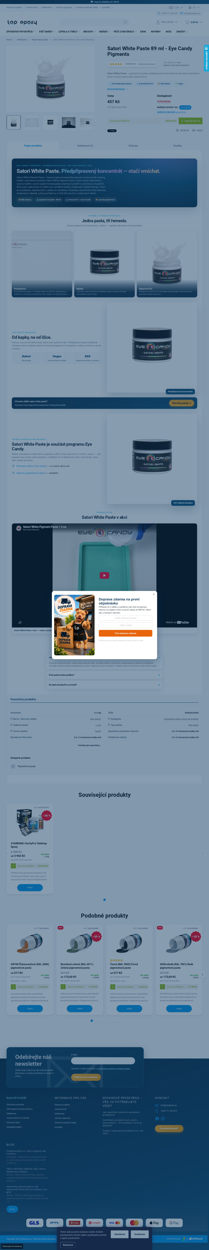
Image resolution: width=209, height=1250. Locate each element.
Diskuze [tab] (133, 145)
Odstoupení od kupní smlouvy (20, 1109)
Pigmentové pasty (27, 766)
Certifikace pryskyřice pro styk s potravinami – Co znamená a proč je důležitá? (122, 1123)
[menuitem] (21, 31)
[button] (104, 900)
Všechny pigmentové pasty (30, 473)
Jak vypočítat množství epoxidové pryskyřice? (121, 1113)
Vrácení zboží (32, 7)
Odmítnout (119, 1234)
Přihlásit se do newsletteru (86, 1077)
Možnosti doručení (171, 112)
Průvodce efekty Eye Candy (31, 466)
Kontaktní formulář (169, 1128)
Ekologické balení (14, 1127)
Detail (29, 887)
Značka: (176, 65)
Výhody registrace (64, 7)
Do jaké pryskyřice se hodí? (63, 684)
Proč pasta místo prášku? (61, 675)
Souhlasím (139, 1234)
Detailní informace (116, 89)
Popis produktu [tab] (33, 145)
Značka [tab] (177, 145)
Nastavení (68, 1245)
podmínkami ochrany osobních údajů (113, 1068)
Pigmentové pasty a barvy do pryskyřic (181, 719)
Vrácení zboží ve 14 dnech (18, 1118)
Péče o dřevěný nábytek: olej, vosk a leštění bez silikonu (26, 1170)
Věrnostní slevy (13, 1122)
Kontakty (106, 7)
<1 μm (98, 725)
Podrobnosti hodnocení (147, 64)
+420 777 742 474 (169, 1111)
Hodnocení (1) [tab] (85, 145)
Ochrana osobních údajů (87, 7)
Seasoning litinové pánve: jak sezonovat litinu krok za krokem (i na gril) (27, 1189)
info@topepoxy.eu (169, 1105)
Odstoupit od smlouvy (12, 1246)
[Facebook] (157, 1118)
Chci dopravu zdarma (125, 633)
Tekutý (98, 731)
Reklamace (47, 7)
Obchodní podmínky (15, 1104)
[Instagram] (163, 1118)
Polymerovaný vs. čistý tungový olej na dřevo (26, 1152)
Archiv (12, 1209)
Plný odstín (194, 725)
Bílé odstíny (95, 719)
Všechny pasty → (181, 403)
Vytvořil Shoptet (173, 1239)
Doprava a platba (14, 7)
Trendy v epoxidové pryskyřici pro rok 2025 (123, 1132)
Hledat (125, 22)
